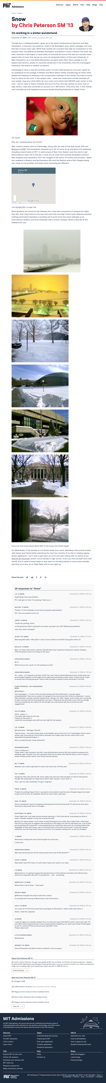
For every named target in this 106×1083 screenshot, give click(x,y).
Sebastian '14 (20, 882)
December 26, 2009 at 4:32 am (80, 945)
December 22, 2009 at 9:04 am (80, 686)
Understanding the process (47, 1036)
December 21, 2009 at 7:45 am (80, 672)
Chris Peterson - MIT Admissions (28, 686)
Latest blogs (75, 1057)
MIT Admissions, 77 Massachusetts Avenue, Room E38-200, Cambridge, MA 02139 (54, 1075)
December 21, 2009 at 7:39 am (80, 659)
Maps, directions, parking (13, 1068)
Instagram (99, 1077)
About (99, 1075)
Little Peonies (21, 935)
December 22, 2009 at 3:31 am (80, 789)
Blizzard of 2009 (19, 149)
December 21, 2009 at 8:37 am (80, 850)
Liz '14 (17, 594)
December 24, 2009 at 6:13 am (80, 919)
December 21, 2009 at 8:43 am (80, 860)
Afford (73, 1033)
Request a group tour (11, 1066)
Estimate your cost (78, 1036)
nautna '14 (19, 607)
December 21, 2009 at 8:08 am (80, 836)
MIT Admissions (18, 1018)
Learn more (7, 1044)
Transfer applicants (44, 1044)
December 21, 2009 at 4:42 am (80, 607)
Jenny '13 (18, 620)
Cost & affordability (78, 1039)
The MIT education (10, 1039)
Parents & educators (45, 1047)
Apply (39, 1033)
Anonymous (20, 659)
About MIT (7, 1036)
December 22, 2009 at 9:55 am (80, 711)
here (66, 546)
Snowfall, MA (20, 207)
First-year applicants (45, 1042)
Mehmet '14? (20, 945)
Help (39, 1051)
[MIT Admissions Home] (13, 4)
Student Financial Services (81, 1044)
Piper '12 (18, 789)
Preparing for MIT (43, 1039)
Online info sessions (10, 1057)
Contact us (41, 1057)
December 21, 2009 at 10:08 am (80, 727)
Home (14, 13)
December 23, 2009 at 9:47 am (80, 906)
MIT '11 (17, 763)
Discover (6, 1033)
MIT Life (49, 38)
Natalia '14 (19, 647)
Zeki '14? (18, 801)
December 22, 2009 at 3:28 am (80, 774)
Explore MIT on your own (12, 1054)
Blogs (20, 13)
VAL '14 (17, 774)
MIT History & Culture (36, 38)
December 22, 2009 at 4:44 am (80, 813)
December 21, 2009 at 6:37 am (80, 620)
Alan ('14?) (19, 636)
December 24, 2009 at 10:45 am (80, 935)
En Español (90, 1077)
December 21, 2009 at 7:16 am (80, 636)
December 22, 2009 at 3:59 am (80, 801)
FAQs (39, 1054)
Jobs (82, 1077)
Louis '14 (18, 860)
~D (16, 836)
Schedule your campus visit (13, 1060)
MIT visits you (8, 1063)
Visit (5, 1051)
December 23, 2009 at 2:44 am (80, 892)
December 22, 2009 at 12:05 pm (80, 763)
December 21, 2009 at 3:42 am (80, 594)
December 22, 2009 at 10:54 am (80, 870)
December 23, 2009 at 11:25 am (80, 882)
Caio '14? (18, 905)
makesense (19, 747)
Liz (16, 870)
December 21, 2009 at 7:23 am (80, 647)
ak (16, 919)
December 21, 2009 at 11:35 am (80, 747)
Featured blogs (76, 1060)
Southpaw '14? (21, 813)
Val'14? (17, 711)
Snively (18, 892)
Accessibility (67, 1077)
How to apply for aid (78, 1042)
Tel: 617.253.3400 (89, 1075)
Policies (76, 1077)
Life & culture (8, 1042)
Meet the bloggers (78, 1054)
